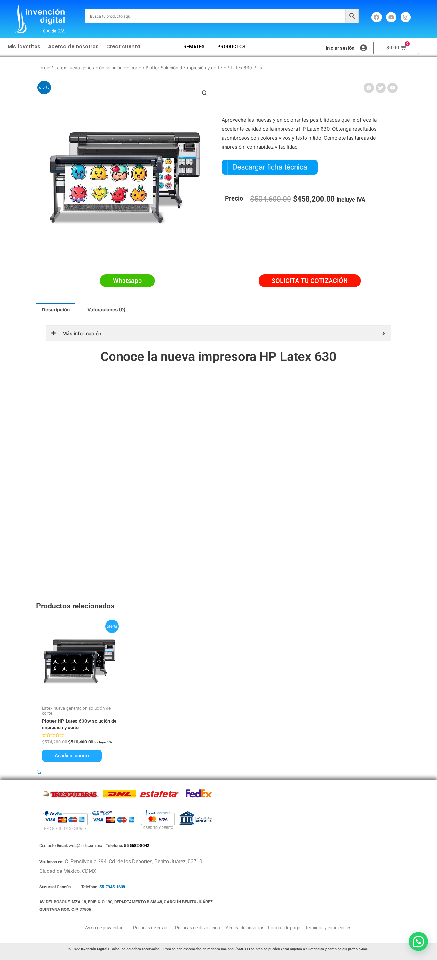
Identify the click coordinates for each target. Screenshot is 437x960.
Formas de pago (283, 927)
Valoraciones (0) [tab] (106, 310)
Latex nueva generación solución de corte (97, 67)
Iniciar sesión (340, 48)
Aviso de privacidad (104, 927)
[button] (205, 93)
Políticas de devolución (196, 927)
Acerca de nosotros (73, 46)
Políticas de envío (149, 927)
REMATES (193, 47)
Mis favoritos (24, 46)
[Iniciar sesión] (363, 47)
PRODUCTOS (231, 47)
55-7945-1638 (112, 886)
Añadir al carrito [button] (72, 755)
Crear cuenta (123, 46)
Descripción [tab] (56, 310)
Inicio (44, 67)
